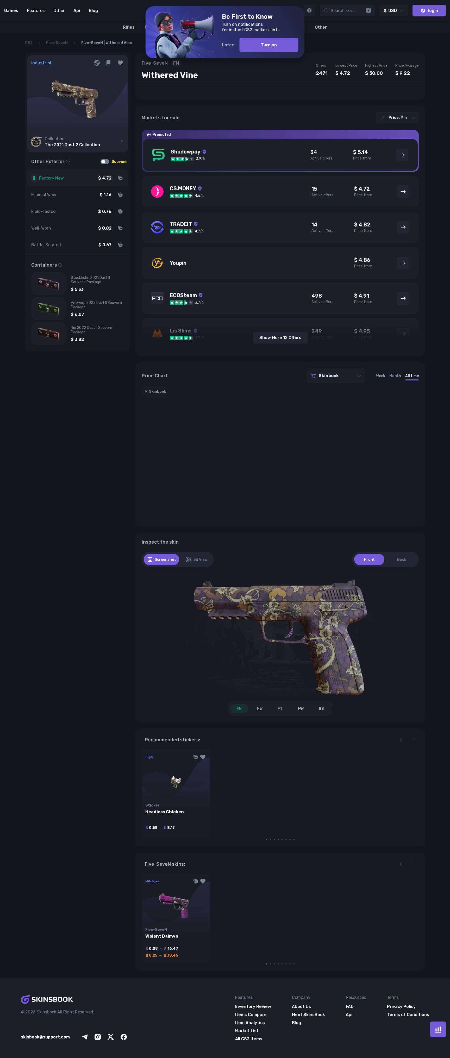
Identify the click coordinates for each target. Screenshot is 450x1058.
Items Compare (251, 1014)
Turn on (269, 44)
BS (321, 708)
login (433, 10)
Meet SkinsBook (308, 1014)
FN (239, 708)
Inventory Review (253, 1006)
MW (259, 708)
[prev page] (401, 740)
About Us (301, 1006)
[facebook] (123, 1036)
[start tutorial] (309, 10)
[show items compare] (438, 1029)
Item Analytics (250, 1022)
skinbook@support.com (45, 1037)
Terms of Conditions (408, 1014)
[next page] (413, 740)
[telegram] (84, 1036)
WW (301, 708)
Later (228, 44)
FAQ (350, 1006)
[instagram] (97, 1036)
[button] (120, 62)
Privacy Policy (401, 1006)
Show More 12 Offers (280, 337)
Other (59, 10)
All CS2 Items (248, 1038)
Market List (247, 1030)
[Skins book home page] (74, 1000)
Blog (93, 10)
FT (280, 708)
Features (36, 10)
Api (76, 10)
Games (11, 10)
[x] (110, 1036)
